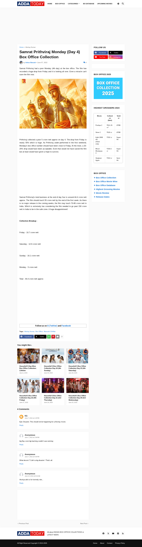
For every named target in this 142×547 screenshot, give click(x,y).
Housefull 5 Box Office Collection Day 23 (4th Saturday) (77, 368)
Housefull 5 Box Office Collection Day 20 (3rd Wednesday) (77, 398)
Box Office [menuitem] (60, 4)
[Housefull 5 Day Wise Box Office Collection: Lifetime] (28, 356)
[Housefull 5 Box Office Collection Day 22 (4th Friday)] (28, 385)
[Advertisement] (71, 25)
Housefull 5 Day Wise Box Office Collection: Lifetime (27, 368)
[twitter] (108, 533)
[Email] (57, 337)
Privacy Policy (120, 543)
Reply (21, 425)
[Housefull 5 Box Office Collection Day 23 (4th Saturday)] (77, 356)
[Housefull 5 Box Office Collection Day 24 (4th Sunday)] (53, 356)
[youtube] (113, 533)
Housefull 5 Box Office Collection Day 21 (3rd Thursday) (52, 398)
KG (26, 416)
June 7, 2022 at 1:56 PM (32, 437)
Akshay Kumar (30, 47)
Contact (109, 543)
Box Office (39, 331)
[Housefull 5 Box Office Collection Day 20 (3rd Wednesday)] (77, 385)
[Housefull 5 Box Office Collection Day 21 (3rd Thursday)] (53, 385)
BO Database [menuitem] (88, 4)
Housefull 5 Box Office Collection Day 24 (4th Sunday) (52, 368)
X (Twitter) (52, 326)
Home (21, 47)
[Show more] (62, 337)
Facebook (66, 326)
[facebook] (103, 533)
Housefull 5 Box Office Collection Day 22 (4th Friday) (28, 398)
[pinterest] (118, 533)
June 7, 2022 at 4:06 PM (32, 457)
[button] (118, 4)
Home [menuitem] (49, 4)
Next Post (83, 523)
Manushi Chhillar (50, 331)
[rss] (123, 533)
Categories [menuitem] (73, 4)
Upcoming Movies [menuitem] (104, 4)
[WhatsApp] (49, 337)
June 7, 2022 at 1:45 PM (32, 418)
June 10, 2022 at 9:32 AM (32, 476)
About (102, 543)
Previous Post (24, 523)
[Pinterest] (53, 337)
